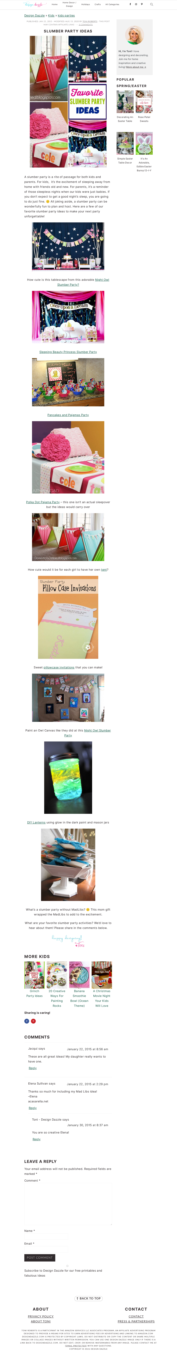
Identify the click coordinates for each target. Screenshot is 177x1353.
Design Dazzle (34, 15)
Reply (33, 1068)
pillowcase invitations (59, 667)
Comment (32, 1180)
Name (29, 1231)
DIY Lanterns (36, 822)
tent (104, 569)
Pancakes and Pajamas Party (68, 415)
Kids (51, 15)
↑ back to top (88, 1298)
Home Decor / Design (69, 4)
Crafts (98, 4)
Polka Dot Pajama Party (43, 502)
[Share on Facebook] (26, 1021)
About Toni (41, 1321)
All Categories (112, 4)
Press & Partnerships (136, 1321)
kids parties (66, 15)
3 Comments (86, 25)
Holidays (85, 4)
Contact (136, 1316)
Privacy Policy (41, 1316)
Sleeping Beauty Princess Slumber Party (68, 352)
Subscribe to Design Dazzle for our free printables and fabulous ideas (63, 1273)
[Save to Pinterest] (33, 1021)
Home (54, 4)
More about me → (136, 67)
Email (29, 1243)
